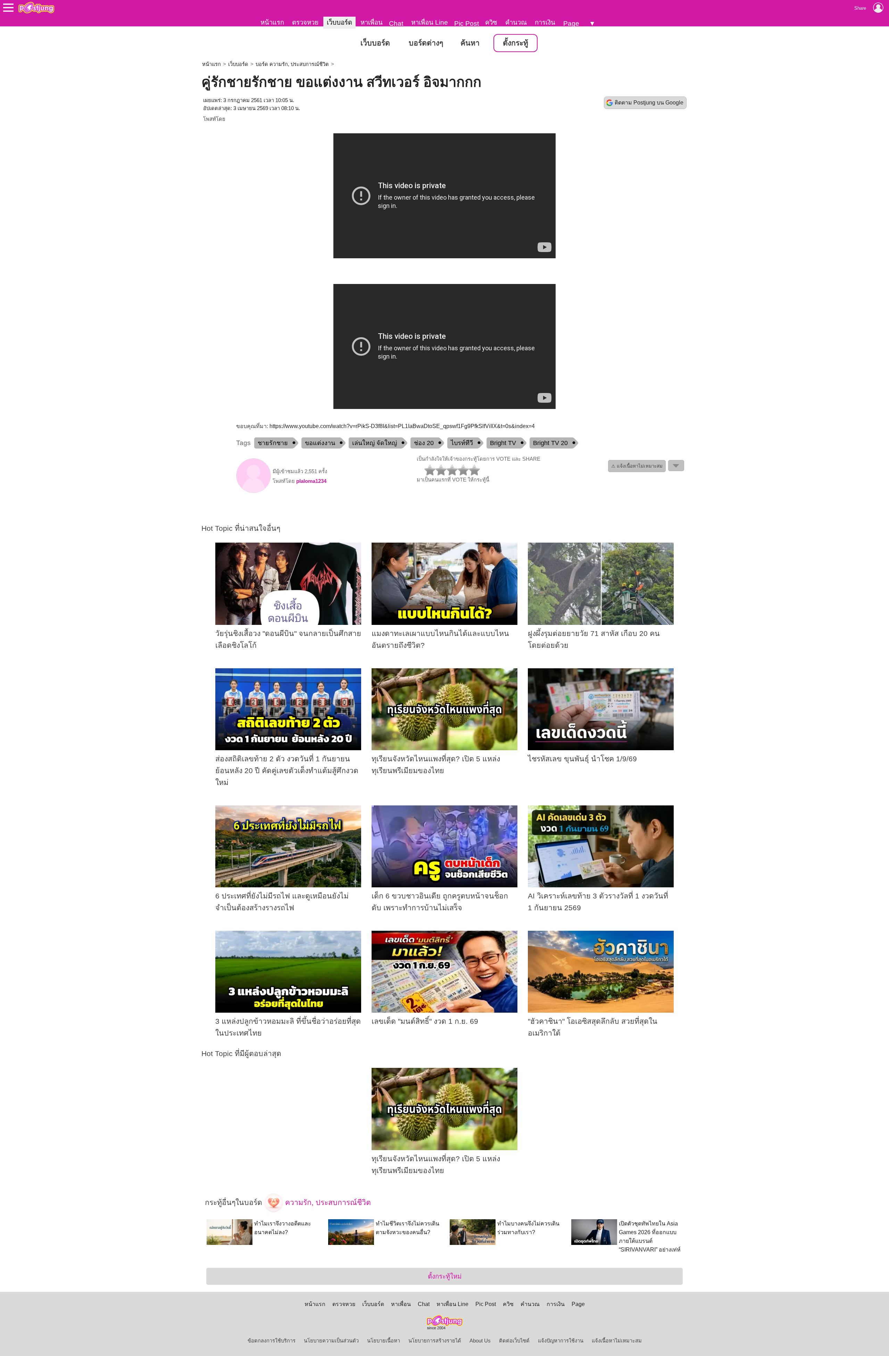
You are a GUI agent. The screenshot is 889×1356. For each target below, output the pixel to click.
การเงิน (545, 22)
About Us (480, 1341)
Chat (396, 23)
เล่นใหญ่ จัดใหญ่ (374, 443)
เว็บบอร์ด (339, 22)
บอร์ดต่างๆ (426, 43)
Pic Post (466, 23)
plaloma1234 (311, 481)
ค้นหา (470, 43)
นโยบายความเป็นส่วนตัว (331, 1341)
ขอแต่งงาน (320, 443)
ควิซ (491, 22)
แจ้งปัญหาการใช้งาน (560, 1341)
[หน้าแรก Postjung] (36, 7)
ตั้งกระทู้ (515, 43)
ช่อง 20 (424, 443)
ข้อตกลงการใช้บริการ (272, 1341)
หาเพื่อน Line (429, 22)
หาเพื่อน (371, 22)
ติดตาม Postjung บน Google (649, 103)
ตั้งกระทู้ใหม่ (445, 1276)
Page (571, 23)
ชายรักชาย (273, 443)
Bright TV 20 (550, 443)
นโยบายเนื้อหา (383, 1341)
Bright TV (503, 443)
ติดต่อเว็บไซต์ (514, 1341)
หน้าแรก (272, 22)
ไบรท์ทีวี (462, 443)
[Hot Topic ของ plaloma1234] (253, 491)
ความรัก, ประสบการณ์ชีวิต (327, 1202)
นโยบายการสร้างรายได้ (434, 1341)
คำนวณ (516, 22)
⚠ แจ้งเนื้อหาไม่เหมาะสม (637, 466)
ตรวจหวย (305, 22)
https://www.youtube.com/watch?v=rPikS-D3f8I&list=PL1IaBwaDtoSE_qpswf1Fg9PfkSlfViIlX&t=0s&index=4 (402, 426)
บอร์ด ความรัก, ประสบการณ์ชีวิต (292, 64)
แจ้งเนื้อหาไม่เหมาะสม (617, 1341)
